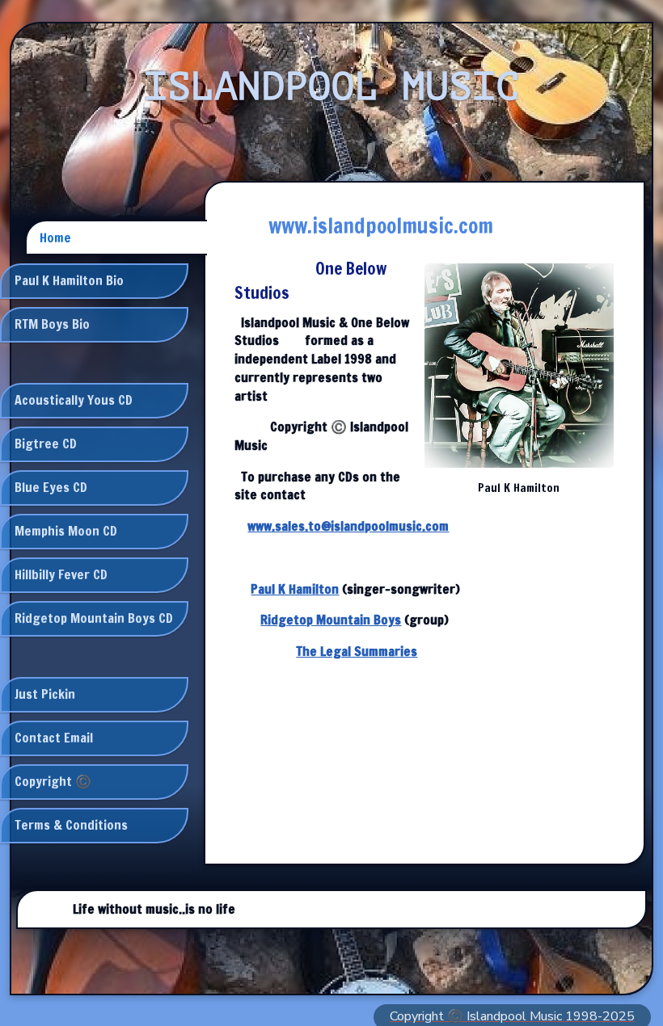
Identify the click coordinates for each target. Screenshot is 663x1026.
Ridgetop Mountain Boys (330, 620)
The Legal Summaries (356, 651)
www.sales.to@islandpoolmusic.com (348, 526)
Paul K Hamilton (295, 589)
